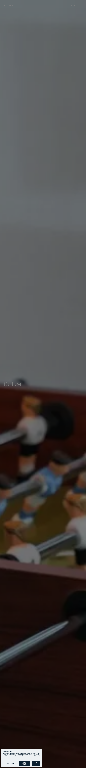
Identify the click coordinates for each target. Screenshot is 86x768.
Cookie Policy (15, 759)
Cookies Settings (10, 763)
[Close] (40, 750)
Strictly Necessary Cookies (24, 763)
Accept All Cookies (35, 763)
